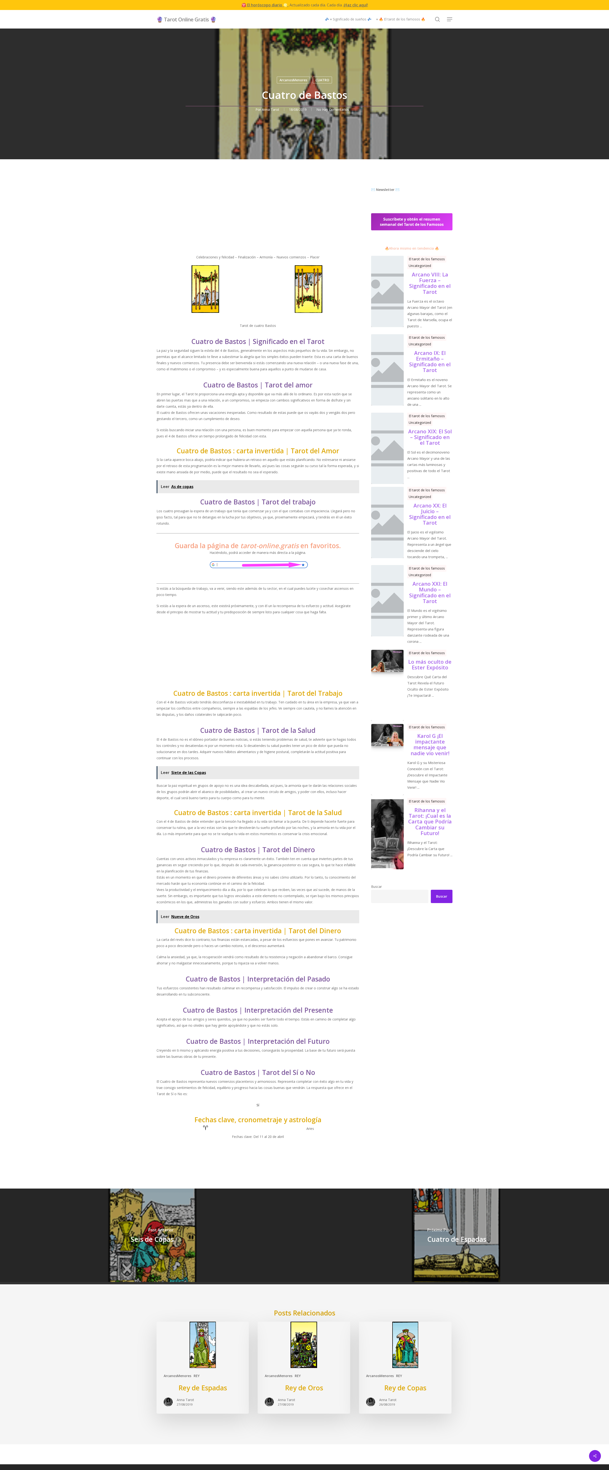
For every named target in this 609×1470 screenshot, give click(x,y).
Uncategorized (420, 265)
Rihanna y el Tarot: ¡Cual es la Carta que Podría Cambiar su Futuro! (430, 821)
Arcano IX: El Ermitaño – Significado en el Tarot (430, 361)
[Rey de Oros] (304, 1367)
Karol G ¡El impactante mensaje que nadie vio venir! (430, 744)
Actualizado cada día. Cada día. (304, 5)
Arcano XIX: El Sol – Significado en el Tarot (430, 437)
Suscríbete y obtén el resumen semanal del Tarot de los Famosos (412, 222)
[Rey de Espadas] (203, 1367)
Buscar (376, 886)
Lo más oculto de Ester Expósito (430, 664)
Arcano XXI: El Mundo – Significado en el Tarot (430, 592)
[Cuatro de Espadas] (456, 1235)
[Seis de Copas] (152, 1235)
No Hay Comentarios (332, 109)
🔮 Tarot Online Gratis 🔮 (186, 19)
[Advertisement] (258, 221)
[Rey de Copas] (405, 1367)
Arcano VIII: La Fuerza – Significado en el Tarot (430, 283)
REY (197, 1375)
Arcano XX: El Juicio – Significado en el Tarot (430, 514)
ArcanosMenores (293, 80)
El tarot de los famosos (427, 259)
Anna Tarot (270, 109)
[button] (450, 19)
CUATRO (322, 80)
